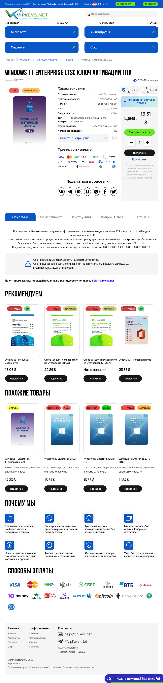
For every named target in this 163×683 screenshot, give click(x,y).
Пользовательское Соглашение (45, 667)
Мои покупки (126, 4)
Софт (94, 47)
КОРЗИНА (152, 4)
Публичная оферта (17, 667)
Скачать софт (106, 22)
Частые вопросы (37, 637)
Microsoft (18, 32)
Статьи (33, 642)
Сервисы (18, 47)
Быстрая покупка (139, 132)
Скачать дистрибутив (74, 138)
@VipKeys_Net (75, 641)
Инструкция (81, 217)
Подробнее (16, 378)
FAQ (148, 174)
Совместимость (50, 217)
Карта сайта (14, 663)
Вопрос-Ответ (112, 217)
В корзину (139, 153)
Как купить (139, 159)
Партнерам (34, 646)
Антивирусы (100, 32)
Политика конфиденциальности (78, 667)
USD (101, 4)
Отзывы (154, 22)
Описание (20, 217)
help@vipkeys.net (103, 280)
